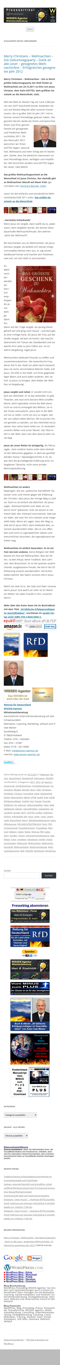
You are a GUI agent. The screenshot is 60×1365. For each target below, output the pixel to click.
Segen (47, 831)
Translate (40, 898)
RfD (42, 831)
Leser (43, 816)
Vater (13, 839)
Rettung (35, 831)
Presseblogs (41, 828)
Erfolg (52, 797)
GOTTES (31, 812)
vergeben (21, 839)
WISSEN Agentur (13, 708)
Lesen (37, 816)
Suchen (7, 870)
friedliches (8, 805)
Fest (32, 801)
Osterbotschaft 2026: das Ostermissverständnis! (26, 1195)
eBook (27, 797)
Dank (36, 793)
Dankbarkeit (46, 793)
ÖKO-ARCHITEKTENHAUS (29, 824)
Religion (13, 831)
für (15, 805)
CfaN (38, 789)
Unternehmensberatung (37, 835)
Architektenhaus (23, 786)
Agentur (48, 782)
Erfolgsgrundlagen (12, 801)
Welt (22, 850)
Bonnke (25, 789)
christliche (8, 793)
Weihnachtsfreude (38, 847)
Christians (46, 789)
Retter (28, 831)
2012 (38, 782)
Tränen (21, 835)
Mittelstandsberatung (39, 820)
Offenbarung (10, 824)
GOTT (23, 812)
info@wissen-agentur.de (25, 750)
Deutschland (15, 778)
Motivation (39, 778)
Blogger (17, 789)
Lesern (50, 816)
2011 (32, 782)
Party (44, 824)
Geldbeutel (9, 808)
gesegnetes (44, 808)
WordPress (50, 850)
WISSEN (49, 778)
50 (42, 782)
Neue (53, 820)
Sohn (6, 835)
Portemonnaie (11, 828)
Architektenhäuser (41, 786)
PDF (50, 824)
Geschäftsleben (30, 808)
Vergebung (32, 839)
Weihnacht (22, 843)
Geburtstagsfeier (35, 805)
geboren (22, 805)
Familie (25, 801)
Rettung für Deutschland (17, 704)
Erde (46, 797)
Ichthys (7, 816)
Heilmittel (47, 812)
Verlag (49, 839)
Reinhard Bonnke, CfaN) (33, 185)
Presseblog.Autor (27, 828)
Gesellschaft (27, 778)
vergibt (42, 839)
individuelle (17, 816)
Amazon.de (9, 786)
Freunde (46, 801)
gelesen (18, 808)
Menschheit (15, 820)
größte (39, 812)
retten (21, 831)
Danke (7, 797)
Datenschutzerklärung (14, 1339)
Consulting (28, 793)
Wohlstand (39, 850)
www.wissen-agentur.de (27, 754)
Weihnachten (34, 843)
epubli (40, 797)
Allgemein (44, 774)
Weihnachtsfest (21, 847)
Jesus (30, 816)
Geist (46, 805)
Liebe (6, 820)
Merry (25, 820)
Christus (18, 793)
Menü (30, 29)
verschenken (10, 843)
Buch (32, 789)
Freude (38, 801)
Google (16, 812)
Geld (52, 805)
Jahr (25, 816)
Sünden (13, 835)
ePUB (33, 797)
